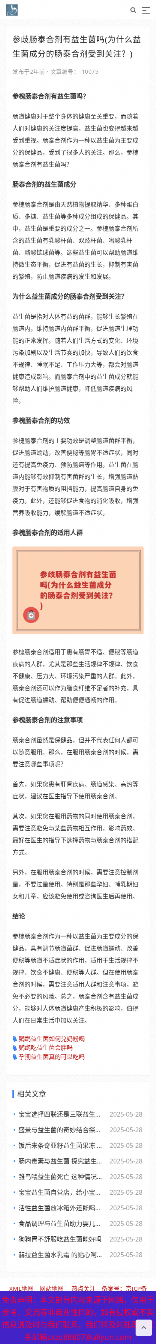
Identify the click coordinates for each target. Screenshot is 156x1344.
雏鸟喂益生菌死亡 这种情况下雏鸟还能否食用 (62, 1176)
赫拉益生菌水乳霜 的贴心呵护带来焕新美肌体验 (62, 1254)
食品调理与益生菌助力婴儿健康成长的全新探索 (62, 1223)
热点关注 (84, 1288)
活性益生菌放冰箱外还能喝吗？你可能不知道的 (62, 1207)
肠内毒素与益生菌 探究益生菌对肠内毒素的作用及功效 (62, 1161)
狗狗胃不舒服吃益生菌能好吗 (60, 1239)
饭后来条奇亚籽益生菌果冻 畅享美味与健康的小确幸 (62, 1145)
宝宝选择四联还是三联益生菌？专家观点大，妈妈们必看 (62, 1114)
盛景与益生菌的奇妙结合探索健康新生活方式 (62, 1129)
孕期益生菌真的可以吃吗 (52, 1057)
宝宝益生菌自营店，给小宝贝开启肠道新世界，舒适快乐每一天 (62, 1192)
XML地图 (21, 1288)
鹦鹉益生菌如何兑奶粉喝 (52, 1039)
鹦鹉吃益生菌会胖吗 (46, 1047)
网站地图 (52, 1288)
